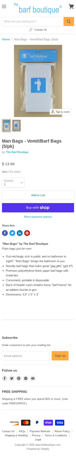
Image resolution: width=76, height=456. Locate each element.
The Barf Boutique (17, 152)
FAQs (22, 431)
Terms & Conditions (56, 435)
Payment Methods (40, 431)
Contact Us (8, 431)
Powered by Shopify (38, 448)
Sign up (60, 355)
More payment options (38, 216)
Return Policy (62, 431)
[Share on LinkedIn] (20, 233)
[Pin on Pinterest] (27, 233)
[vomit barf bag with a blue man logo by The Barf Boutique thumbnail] (16, 125)
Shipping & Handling (16, 435)
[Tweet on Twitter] (12, 233)
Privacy (36, 435)
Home (6, 39)
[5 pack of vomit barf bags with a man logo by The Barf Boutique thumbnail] (6, 125)
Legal (38, 439)
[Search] (69, 21)
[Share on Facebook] (5, 233)
